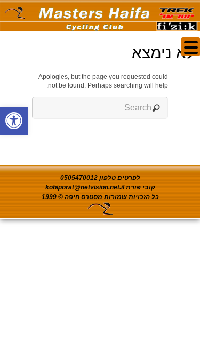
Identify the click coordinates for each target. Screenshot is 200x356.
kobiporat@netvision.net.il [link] (84, 187)
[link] (14, 121)
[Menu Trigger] (190, 46)
